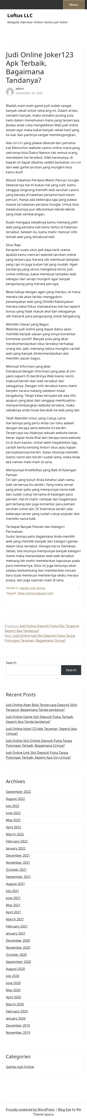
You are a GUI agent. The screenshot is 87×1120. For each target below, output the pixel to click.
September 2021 (18, 876)
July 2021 (12, 891)
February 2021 (17, 926)
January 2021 (15, 933)
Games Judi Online (32, 588)
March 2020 (15, 1004)
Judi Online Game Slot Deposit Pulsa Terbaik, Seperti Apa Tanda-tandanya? (40, 719)
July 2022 (12, 806)
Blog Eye (64, 1109)
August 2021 (15, 884)
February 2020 (17, 1011)
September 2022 (18, 791)
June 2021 (13, 898)
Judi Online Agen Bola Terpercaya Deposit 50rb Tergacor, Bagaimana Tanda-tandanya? (41, 707)
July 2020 (12, 976)
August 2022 (15, 799)
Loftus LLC (20, 15)
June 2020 (13, 983)
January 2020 (15, 1018)
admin (20, 88)
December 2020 (18, 940)
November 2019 (18, 1032)
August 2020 (15, 969)
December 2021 (18, 855)
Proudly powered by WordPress (30, 1109)
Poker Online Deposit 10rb (35, 593)
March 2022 (15, 834)
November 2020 (18, 947)
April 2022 (13, 827)
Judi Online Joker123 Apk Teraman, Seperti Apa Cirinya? (41, 731)
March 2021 (15, 919)
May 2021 (13, 905)
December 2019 (18, 1025)
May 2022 (13, 820)
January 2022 (15, 848)
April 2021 (13, 912)
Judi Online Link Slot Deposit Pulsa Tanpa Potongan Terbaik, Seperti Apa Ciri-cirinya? (38, 755)
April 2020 (13, 997)
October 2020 (16, 954)
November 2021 (18, 862)
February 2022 (17, 841)
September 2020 (18, 961)
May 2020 (13, 990)
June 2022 (13, 813)
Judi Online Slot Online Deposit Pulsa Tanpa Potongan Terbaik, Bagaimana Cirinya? (39, 743)
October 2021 (16, 869)
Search (11, 663)
